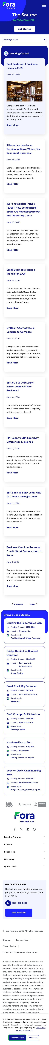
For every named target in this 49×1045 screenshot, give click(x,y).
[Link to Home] (9, 5)
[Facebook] (14, 831)
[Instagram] (34, 831)
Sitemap (7, 940)
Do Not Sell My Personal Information (20, 952)
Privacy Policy (9, 946)
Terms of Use (22, 940)
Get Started (24, 29)
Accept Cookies (17, 1037)
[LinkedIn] (27, 831)
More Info (33, 1037)
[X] (21, 831)
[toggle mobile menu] (42, 5)
